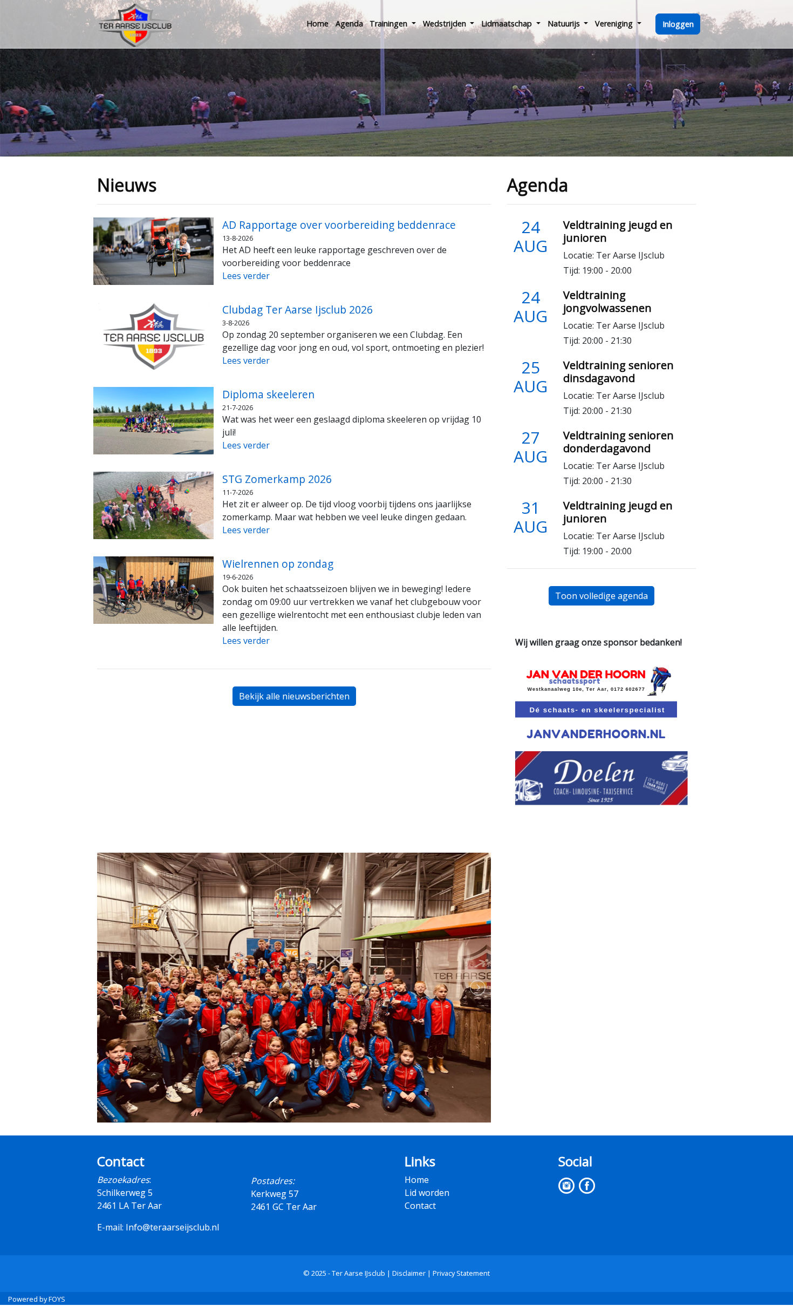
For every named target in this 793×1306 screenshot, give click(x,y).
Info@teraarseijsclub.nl (172, 1227)
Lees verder (246, 276)
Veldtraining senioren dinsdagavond (618, 371)
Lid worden (427, 1193)
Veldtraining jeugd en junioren (618, 231)
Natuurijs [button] (565, 23)
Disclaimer (409, 1273)
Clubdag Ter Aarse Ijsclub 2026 (297, 309)
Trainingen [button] (389, 23)
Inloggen (678, 24)
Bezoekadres (123, 1180)
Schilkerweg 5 (125, 1193)
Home (317, 23)
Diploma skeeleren (268, 394)
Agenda (349, 23)
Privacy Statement (461, 1273)
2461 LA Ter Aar (129, 1206)
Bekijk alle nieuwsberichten (294, 696)
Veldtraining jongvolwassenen (607, 301)
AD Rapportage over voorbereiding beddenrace (339, 224)
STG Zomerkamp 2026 (277, 479)
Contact (420, 1206)
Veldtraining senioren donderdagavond (618, 441)
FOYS (57, 1299)
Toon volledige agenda (601, 596)
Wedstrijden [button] (445, 23)
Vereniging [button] (615, 23)
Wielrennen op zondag (277, 563)
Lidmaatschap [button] (507, 23)
